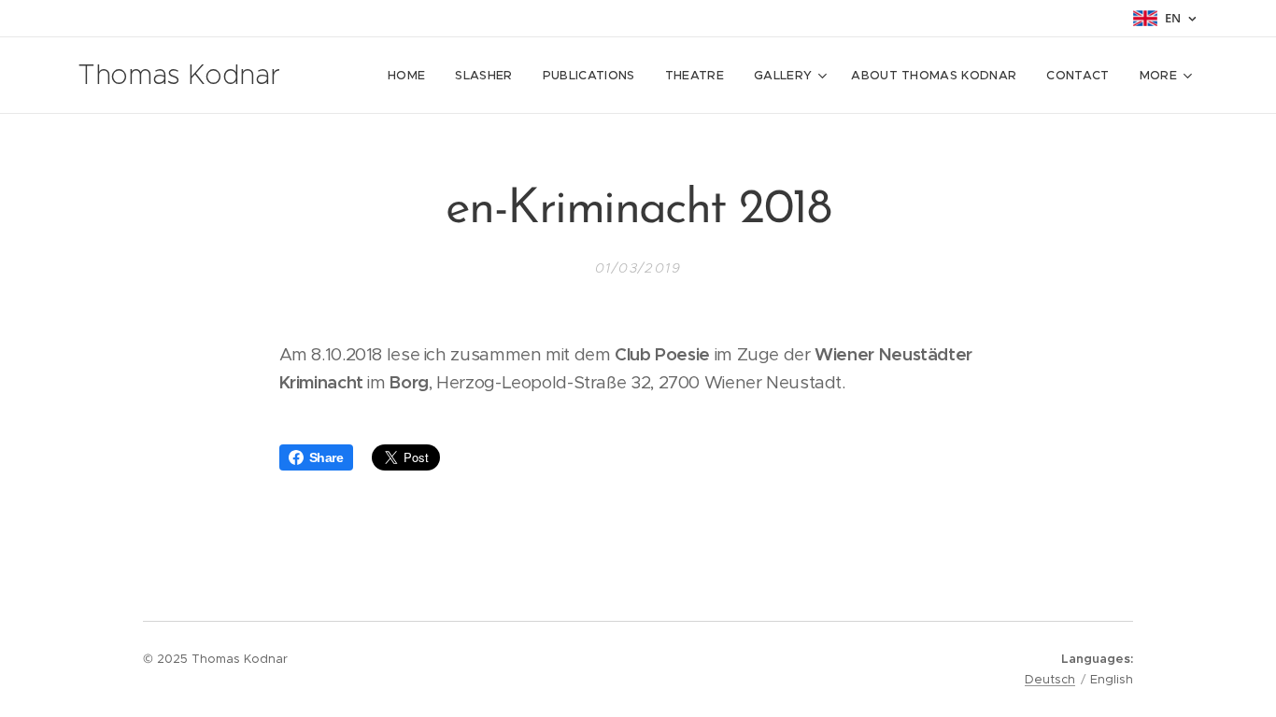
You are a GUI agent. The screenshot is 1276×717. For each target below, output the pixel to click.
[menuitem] (411, 75)
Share (326, 457)
